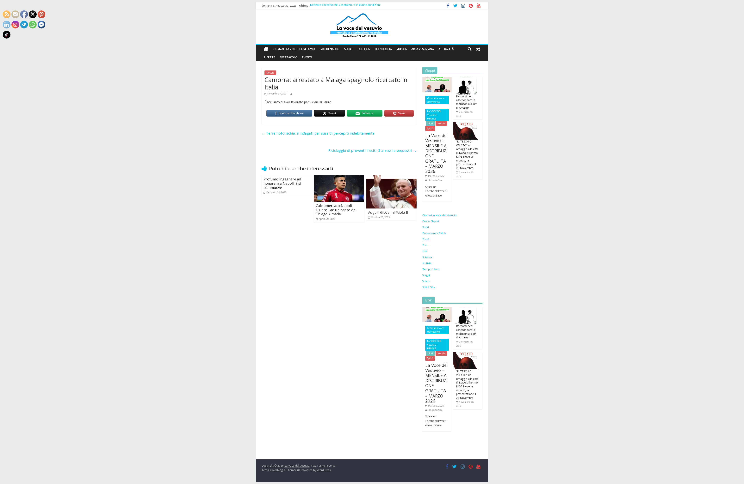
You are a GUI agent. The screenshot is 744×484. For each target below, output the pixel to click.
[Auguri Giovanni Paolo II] (391, 177)
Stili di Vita (428, 287)
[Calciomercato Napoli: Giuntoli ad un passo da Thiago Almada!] (339, 177)
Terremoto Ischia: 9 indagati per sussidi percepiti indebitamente (318, 133)
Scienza (427, 257)
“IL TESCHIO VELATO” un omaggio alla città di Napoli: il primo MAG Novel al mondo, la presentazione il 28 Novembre (467, 155)
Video (425, 281)
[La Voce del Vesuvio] (266, 49)
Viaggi (426, 275)
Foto (425, 245)
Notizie (270, 72)
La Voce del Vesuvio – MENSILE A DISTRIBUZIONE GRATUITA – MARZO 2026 (436, 153)
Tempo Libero (431, 269)
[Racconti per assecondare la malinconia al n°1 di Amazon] (465, 79)
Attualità (446, 49)
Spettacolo (288, 57)
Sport (348, 49)
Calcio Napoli (329, 49)
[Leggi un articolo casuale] (478, 49)
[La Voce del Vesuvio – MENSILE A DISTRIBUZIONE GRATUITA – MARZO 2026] (437, 79)
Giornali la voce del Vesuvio (294, 49)
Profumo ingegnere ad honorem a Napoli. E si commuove (282, 183)
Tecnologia (383, 49)
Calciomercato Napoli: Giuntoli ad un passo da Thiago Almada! (335, 209)
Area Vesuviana (422, 49)
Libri (430, 123)
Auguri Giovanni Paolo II (388, 212)
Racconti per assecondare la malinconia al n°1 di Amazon (467, 102)
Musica (401, 49)
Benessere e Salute (434, 233)
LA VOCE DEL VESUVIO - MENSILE (434, 115)
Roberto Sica (436, 180)
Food (425, 239)
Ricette (269, 57)
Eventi (307, 57)
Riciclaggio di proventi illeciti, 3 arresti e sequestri (372, 150)
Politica (364, 49)
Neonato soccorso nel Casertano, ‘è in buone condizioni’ (345, 5)
